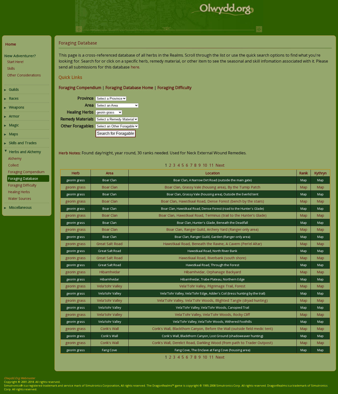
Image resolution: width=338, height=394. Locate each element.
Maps (13, 134)
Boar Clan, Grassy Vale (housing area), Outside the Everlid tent (212, 194)
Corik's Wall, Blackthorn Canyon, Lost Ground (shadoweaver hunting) (212, 336)
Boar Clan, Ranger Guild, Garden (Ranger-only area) (212, 236)
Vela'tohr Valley (109, 286)
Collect (13, 165)
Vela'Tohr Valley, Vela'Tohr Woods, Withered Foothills (212, 321)
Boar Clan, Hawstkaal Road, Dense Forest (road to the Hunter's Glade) (212, 208)
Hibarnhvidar (109, 272)
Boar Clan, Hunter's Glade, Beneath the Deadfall (212, 222)
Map (303, 180)
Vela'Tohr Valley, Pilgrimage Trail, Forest (212, 286)
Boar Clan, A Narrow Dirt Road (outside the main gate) (212, 180)
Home (10, 44)
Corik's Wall (109, 328)
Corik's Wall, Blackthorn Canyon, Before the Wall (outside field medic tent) (212, 328)
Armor (14, 116)
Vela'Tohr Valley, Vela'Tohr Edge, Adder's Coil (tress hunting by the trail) (212, 293)
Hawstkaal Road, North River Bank (212, 251)
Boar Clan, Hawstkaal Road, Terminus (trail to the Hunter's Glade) (212, 215)
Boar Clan (109, 180)
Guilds (14, 89)
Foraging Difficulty (22, 185)
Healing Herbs (19, 191)
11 (211, 165)
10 (205, 165)
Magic (14, 125)
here (135, 67)
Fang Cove (109, 350)
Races (14, 98)
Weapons (16, 107)
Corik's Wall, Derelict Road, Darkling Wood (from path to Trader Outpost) (212, 342)
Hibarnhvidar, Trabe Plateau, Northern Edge (212, 279)
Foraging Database (23, 178)
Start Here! (15, 61)
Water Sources (19, 198)
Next (220, 165)
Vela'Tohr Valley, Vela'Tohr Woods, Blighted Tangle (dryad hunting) (212, 300)
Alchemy (15, 158)
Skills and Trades (23, 142)
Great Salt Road (109, 243)
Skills (11, 68)
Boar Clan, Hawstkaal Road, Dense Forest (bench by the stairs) (212, 201)
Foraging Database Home (129, 87)
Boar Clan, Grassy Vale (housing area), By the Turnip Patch (212, 187)
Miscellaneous (20, 207)
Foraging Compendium (26, 171)
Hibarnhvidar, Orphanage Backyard (212, 272)
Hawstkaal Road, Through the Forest (212, 265)
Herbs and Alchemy (25, 151)
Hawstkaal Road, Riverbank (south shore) (212, 257)
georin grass (75, 180)
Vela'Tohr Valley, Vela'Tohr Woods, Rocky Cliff (212, 314)
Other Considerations (24, 75)
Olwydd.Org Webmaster (19, 378)
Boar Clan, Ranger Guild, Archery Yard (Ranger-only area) (212, 229)
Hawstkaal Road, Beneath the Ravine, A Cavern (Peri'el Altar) (212, 243)
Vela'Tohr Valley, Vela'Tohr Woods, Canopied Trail (212, 307)
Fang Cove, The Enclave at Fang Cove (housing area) (212, 350)
